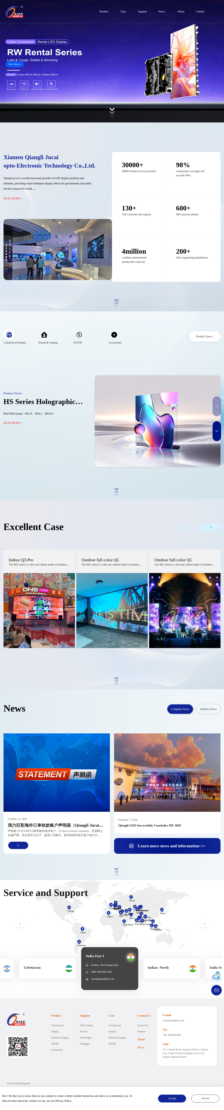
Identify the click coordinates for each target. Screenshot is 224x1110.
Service (84, 1031)
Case (123, 11)
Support (142, 11)
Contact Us (144, 1015)
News (161, 11)
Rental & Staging (60, 1037)
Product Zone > (205, 336)
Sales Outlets (86, 1025)
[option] (110, 968)
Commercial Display (57, 1028)
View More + (14, 64)
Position (141, 1031)
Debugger (85, 1043)
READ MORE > (13, 198)
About (180, 11)
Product (104, 11)
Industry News (208, 709)
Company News (180, 709)
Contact (200, 11)
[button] (197, 27)
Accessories (57, 1050)
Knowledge (85, 1037)
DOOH (54, 1043)
